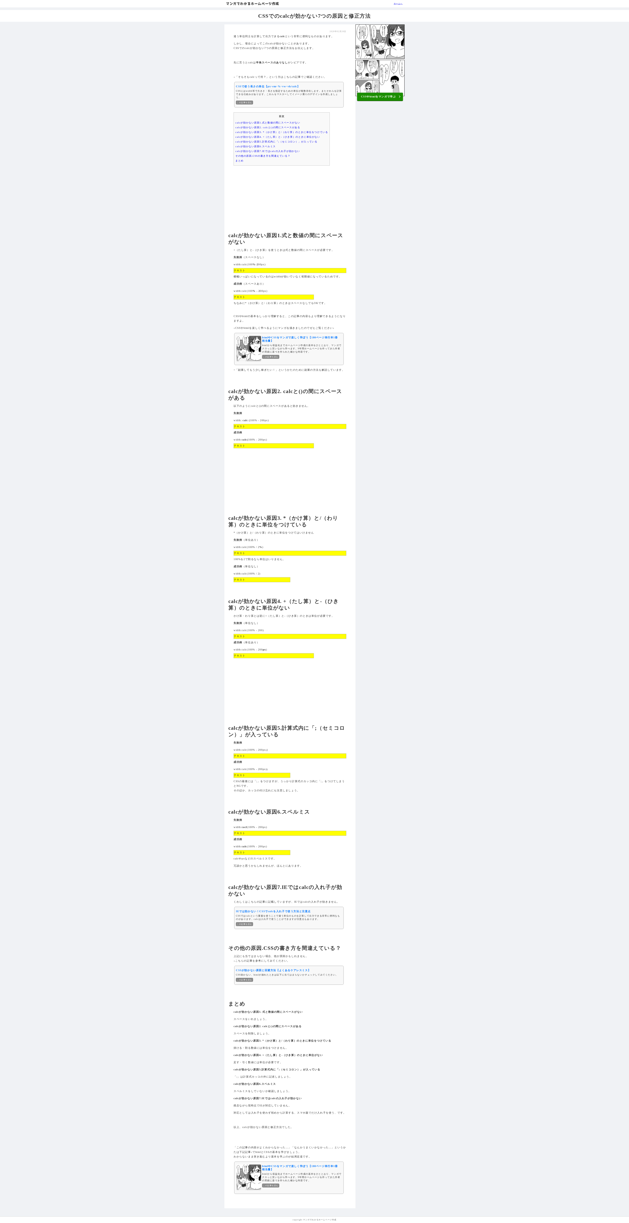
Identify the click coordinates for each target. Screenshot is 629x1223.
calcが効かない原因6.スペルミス (255, 146)
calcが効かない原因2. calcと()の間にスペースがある (267, 127)
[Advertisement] (290, 193)
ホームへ (398, 3)
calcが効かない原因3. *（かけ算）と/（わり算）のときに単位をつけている (281, 132)
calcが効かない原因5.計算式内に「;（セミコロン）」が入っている (276, 141)
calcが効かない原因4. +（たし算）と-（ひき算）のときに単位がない (277, 136)
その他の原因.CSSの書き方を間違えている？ (262, 155)
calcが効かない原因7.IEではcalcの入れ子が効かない (267, 151)
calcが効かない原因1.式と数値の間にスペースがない (267, 122)
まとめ (239, 160)
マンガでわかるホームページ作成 (252, 3)
